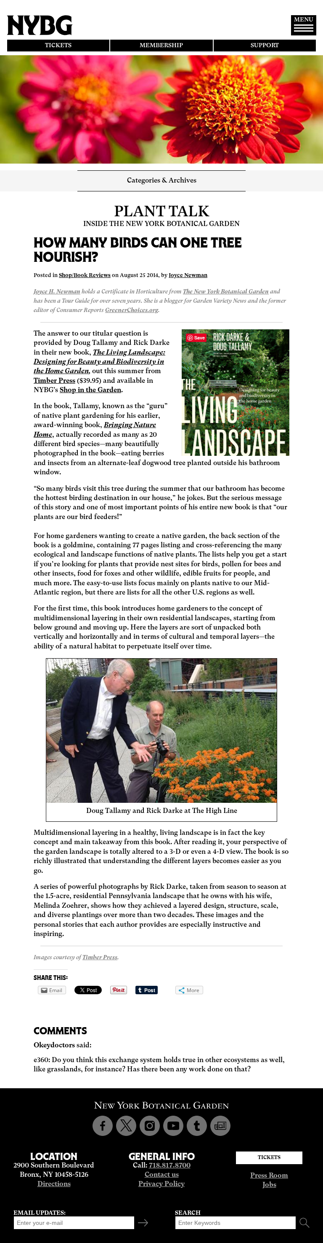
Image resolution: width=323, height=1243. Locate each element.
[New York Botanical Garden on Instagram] (150, 1126)
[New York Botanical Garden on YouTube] (173, 1126)
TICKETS (58, 45)
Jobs (269, 1185)
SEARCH (188, 1213)
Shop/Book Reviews (85, 275)
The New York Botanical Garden (226, 292)
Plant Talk (161, 212)
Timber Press (54, 381)
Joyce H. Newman (57, 292)
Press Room (269, 1176)
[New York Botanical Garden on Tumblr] (197, 1126)
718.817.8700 (170, 1165)
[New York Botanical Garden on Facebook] (103, 1126)
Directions (54, 1184)
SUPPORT (265, 45)
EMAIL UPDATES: (39, 1213)
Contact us (162, 1175)
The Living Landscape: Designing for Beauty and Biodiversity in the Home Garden (99, 362)
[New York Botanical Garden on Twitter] (126, 1126)
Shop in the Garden (90, 390)
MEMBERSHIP (161, 45)
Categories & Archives (161, 181)
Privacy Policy (161, 1184)
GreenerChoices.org (131, 310)
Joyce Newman (188, 275)
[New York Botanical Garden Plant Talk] (220, 1126)
